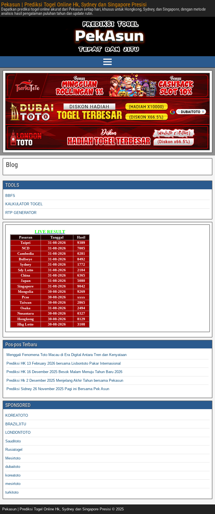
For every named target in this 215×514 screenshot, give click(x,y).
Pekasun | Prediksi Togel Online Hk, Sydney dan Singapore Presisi (74, 4)
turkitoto (11, 492)
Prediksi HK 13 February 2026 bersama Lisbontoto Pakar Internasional (63, 363)
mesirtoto (12, 484)
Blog (12, 165)
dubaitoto (12, 467)
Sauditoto (13, 441)
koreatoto (12, 475)
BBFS (10, 196)
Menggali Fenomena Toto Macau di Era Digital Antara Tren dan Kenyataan (66, 355)
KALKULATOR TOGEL (24, 204)
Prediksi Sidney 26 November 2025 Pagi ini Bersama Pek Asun (57, 389)
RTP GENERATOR (20, 213)
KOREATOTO (16, 415)
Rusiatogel (13, 449)
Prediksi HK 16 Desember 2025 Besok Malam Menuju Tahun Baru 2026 (64, 372)
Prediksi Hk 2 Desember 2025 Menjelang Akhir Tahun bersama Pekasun (64, 380)
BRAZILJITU (15, 424)
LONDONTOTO (18, 432)
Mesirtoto (12, 458)
